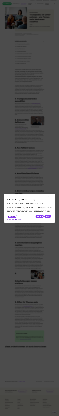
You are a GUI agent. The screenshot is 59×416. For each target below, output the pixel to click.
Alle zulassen (48, 216)
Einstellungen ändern (12, 216)
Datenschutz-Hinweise (16, 219)
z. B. (9, 208)
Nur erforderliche (40, 216)
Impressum (9, 219)
